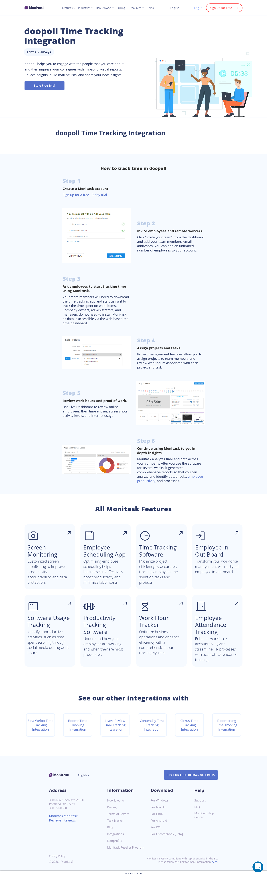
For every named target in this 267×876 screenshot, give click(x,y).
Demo (150, 8)
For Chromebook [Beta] (167, 834)
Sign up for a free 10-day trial (85, 195)
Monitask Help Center (204, 815)
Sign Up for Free (221, 8)
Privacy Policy (57, 856)
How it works (103, 8)
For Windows (160, 800)
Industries (84, 8)
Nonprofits (114, 841)
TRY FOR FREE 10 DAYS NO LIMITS (191, 775)
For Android (159, 821)
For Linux (157, 814)
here (214, 862)
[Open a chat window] (257, 866)
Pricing (121, 8)
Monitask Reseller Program (125, 847)
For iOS (156, 827)
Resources (135, 8)
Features (67, 8)
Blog (110, 827)
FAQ (197, 807)
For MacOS (158, 807)
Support (200, 800)
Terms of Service (118, 814)
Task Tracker (115, 821)
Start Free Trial (44, 86)
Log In (198, 8)
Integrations (115, 834)
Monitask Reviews (56, 818)
